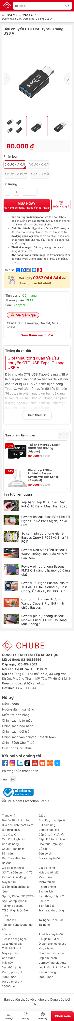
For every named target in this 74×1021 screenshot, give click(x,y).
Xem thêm (35, 415)
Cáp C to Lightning (14, 839)
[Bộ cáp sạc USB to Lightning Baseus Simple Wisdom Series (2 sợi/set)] (17, 477)
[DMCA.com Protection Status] (25, 801)
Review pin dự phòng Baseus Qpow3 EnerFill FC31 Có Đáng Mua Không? (44, 620)
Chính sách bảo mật (17, 720)
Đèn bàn (7, 853)
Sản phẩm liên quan (20, 435)
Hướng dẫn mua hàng (18, 709)
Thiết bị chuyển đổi (51, 934)
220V (42, 815)
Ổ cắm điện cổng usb (52, 943)
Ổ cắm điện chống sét (16, 886)
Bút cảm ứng (47, 825)
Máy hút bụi (9, 882)
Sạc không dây (12, 967)
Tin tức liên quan (18, 494)
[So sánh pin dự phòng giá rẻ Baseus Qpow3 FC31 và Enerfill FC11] (11, 536)
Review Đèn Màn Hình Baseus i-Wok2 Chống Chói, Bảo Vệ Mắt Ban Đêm (44, 554)
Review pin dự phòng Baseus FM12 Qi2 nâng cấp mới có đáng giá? (45, 570)
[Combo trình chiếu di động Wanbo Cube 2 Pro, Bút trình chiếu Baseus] (11, 602)
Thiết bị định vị (11, 948)
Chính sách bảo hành (17, 726)
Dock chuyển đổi (49, 858)
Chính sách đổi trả (15, 731)
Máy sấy (7, 962)
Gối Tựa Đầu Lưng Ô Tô (17, 872)
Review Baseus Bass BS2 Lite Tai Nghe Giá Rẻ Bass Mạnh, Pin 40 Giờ (45, 521)
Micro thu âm (47, 882)
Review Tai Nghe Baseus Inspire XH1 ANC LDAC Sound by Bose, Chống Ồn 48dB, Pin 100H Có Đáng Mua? (44, 587)
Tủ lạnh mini (9, 920)
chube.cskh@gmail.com (29, 683)
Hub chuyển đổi (49, 872)
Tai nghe (44, 924)
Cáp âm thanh (48, 957)
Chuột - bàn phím (13, 848)
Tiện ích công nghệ (14, 939)
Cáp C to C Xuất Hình (52, 834)
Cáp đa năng (10, 844)
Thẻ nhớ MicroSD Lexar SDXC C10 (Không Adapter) (44, 448)
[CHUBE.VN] (7, 6)
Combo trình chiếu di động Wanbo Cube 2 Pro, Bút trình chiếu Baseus (42, 603)
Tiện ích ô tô (46, 905)
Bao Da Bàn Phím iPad (16, 820)
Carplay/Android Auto (52, 962)
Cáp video (8, 957)
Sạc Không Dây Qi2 (51, 896)
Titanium (7, 934)
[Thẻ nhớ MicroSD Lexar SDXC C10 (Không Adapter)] (17, 451)
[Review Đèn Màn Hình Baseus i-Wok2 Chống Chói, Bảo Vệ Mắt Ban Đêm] (11, 553)
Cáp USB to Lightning (53, 839)
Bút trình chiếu (11, 829)
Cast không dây (12, 943)
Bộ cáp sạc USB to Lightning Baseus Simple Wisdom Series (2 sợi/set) (43, 475)
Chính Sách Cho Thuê (18, 743)
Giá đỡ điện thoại (13, 867)
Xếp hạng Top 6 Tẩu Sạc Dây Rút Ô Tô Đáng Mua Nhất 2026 (44, 504)
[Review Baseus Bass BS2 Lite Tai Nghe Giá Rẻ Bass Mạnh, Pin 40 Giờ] (11, 520)
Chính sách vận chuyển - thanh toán (29, 737)
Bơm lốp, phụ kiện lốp (53, 820)
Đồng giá (27, 14)
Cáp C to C (9, 834)
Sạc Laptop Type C (14, 901)
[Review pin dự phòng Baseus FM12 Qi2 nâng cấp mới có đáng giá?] (11, 569)
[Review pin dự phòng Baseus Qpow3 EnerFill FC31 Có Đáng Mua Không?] (11, 619)
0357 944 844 (47, 277)
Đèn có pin (45, 853)
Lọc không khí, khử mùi (54, 967)
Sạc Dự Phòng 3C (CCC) (18, 896)
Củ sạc (43, 848)
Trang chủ (11, 14)
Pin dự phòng (47, 886)
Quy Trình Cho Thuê (17, 748)
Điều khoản (10, 704)
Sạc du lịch (46, 891)
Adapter (19, 305)
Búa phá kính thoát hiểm (17, 825)
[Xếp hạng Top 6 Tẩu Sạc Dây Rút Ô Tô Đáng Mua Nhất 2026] (11, 505)
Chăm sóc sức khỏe (51, 953)
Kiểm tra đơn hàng (16, 715)
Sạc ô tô (44, 901)
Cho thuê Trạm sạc (51, 844)
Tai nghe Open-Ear (51, 920)
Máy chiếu (45, 877)
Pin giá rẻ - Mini (49, 939)
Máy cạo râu (10, 953)
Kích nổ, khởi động (14, 877)
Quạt (5, 891)
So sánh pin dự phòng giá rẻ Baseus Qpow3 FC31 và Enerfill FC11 (44, 537)
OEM (29, 300)
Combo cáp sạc (49, 829)
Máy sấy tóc (46, 948)
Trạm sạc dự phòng (51, 910)
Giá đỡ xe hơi (47, 867)
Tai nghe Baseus (12, 905)
